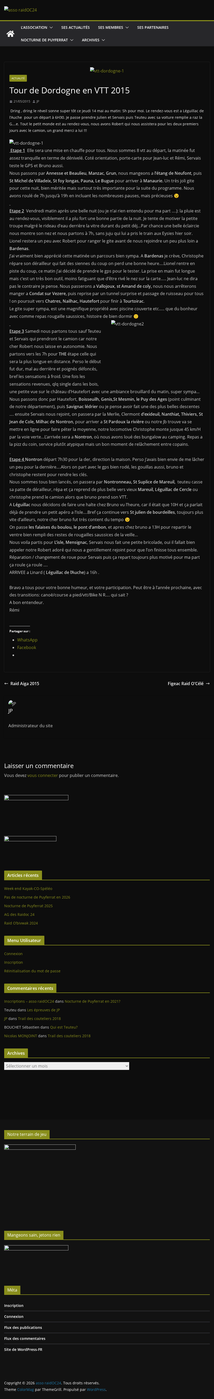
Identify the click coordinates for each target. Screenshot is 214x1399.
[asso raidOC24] (10, 33)
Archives (90, 39)
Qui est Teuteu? (64, 1027)
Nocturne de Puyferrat (44, 39)
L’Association (34, 27)
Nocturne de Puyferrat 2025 (28, 905)
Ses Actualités (75, 27)
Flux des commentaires (24, 1338)
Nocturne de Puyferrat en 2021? (92, 1001)
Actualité (18, 78)
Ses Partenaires (153, 27)
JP (38, 101)
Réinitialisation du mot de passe (32, 970)
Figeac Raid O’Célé (186, 683)
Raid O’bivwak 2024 (21, 923)
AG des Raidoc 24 (19, 914)
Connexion (13, 953)
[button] (50, 27)
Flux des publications (23, 1327)
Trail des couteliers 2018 (39, 1018)
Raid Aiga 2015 (24, 683)
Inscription (13, 962)
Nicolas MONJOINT (20, 1035)
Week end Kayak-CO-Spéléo (28, 888)
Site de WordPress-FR (23, 1349)
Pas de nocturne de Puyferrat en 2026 (37, 897)
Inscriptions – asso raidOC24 (29, 1001)
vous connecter (42, 775)
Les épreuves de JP (43, 1009)
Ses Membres (110, 27)
